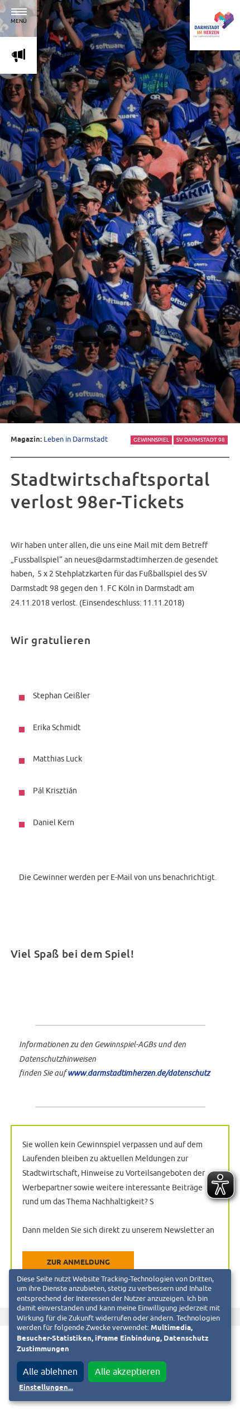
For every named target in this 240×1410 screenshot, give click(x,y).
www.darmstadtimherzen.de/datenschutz (139, 1072)
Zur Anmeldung (78, 1262)
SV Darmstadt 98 (200, 440)
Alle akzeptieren (127, 1371)
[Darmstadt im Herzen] (215, 25)
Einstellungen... (46, 1388)
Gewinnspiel (151, 440)
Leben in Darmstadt (76, 439)
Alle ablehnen (50, 1371)
